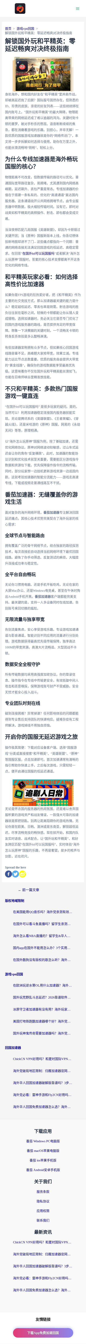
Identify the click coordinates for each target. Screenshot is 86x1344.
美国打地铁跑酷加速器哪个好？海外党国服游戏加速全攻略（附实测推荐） (43, 1021)
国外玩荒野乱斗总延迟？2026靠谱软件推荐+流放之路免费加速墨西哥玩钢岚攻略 (43, 997)
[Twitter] (15, 874)
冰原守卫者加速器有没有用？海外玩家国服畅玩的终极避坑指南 (43, 1009)
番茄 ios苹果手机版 (43, 1160)
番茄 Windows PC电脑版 (43, 1141)
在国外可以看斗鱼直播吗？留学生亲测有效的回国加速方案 (43, 924)
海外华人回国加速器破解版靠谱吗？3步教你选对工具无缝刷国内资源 (43, 1083)
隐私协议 (43, 1201)
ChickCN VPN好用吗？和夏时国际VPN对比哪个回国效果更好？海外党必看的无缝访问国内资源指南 (43, 1059)
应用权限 (43, 1211)
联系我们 (43, 1220)
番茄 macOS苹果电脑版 (43, 1150)
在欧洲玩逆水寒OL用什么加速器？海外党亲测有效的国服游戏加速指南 (43, 985)
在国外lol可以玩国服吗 (38, 253)
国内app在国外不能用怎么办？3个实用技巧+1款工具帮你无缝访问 (43, 948)
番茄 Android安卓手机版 (43, 1170)
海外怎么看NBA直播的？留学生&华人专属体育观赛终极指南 (43, 936)
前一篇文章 (28, 890)
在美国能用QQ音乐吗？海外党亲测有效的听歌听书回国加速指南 (43, 912)
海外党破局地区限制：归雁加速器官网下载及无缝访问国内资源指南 (43, 1071)
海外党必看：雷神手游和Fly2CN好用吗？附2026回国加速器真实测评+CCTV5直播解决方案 (43, 1095)
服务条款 (43, 1191)
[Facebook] (8, 874)
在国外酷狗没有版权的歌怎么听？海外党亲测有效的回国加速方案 (43, 960)
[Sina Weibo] (22, 874)
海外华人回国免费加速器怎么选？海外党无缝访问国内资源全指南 (43, 1107)
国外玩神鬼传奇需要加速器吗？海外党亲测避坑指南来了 (43, 1033)
